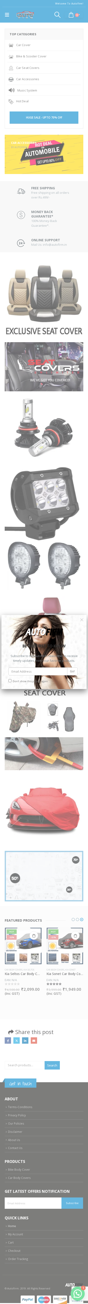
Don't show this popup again (30, 681)
